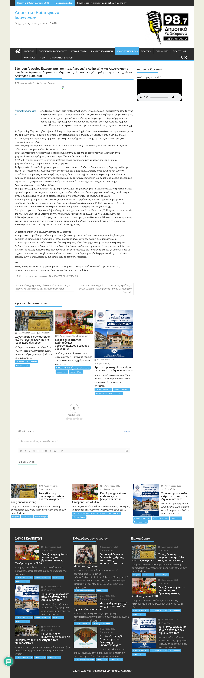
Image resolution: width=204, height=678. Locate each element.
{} (58, 451)
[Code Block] (50, 451)
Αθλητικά (29, 57)
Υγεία (42, 57)
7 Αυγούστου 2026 (51, 626)
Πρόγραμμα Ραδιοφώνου (53, 51)
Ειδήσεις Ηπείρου (126, 51)
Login (127, 431)
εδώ (159, 77)
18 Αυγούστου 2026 (66, 336)
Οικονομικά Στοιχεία (61, 57)
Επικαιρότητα (79, 51)
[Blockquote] (46, 451)
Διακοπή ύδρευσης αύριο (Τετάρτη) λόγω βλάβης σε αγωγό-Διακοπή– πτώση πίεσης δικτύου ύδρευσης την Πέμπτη (105, 289)
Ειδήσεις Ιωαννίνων (102, 51)
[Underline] (29, 451)
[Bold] (21, 451)
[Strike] (34, 451)
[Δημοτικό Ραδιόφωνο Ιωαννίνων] (18, 51)
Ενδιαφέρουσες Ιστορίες (84, 590)
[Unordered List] (42, 451)
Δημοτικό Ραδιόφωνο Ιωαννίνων (37, 15)
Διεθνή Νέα (162, 51)
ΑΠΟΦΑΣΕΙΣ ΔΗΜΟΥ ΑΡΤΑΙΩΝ (65, 276)
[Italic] (25, 451)
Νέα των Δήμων (40, 276)
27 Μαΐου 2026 (108, 596)
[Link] (55, 451)
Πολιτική (146, 51)
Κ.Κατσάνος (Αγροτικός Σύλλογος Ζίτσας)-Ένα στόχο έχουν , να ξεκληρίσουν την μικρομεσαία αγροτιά (43, 287)
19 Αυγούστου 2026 (26, 333)
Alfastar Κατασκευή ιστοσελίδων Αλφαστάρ (109, 670)
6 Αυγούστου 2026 (110, 547)
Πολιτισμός (179, 51)
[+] (62, 451)
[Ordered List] (38, 451)
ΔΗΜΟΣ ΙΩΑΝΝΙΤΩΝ (64, 368)
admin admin (44, 333)
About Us (29, 51)
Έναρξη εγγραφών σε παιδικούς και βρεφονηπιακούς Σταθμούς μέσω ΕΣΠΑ (117, 2)
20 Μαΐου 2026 (108, 629)
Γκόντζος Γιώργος (47, 83)
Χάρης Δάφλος (103, 363)
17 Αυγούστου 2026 (105, 359)
